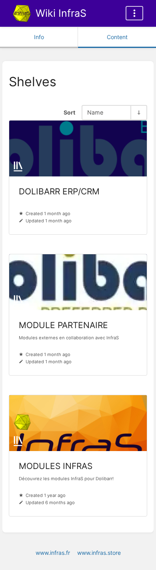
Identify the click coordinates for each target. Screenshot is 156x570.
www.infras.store (99, 552)
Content (117, 37)
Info (39, 37)
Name (95, 112)
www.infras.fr (53, 552)
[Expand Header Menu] (134, 13)
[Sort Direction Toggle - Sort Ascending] (138, 112)
